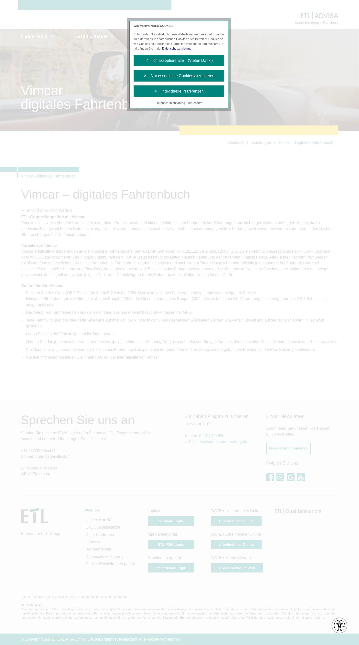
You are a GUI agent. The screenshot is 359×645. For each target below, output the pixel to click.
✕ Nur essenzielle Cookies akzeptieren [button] (179, 76)
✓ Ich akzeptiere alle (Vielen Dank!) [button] (179, 60)
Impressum (195, 103)
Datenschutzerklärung (176, 48)
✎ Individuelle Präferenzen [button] (179, 91)
